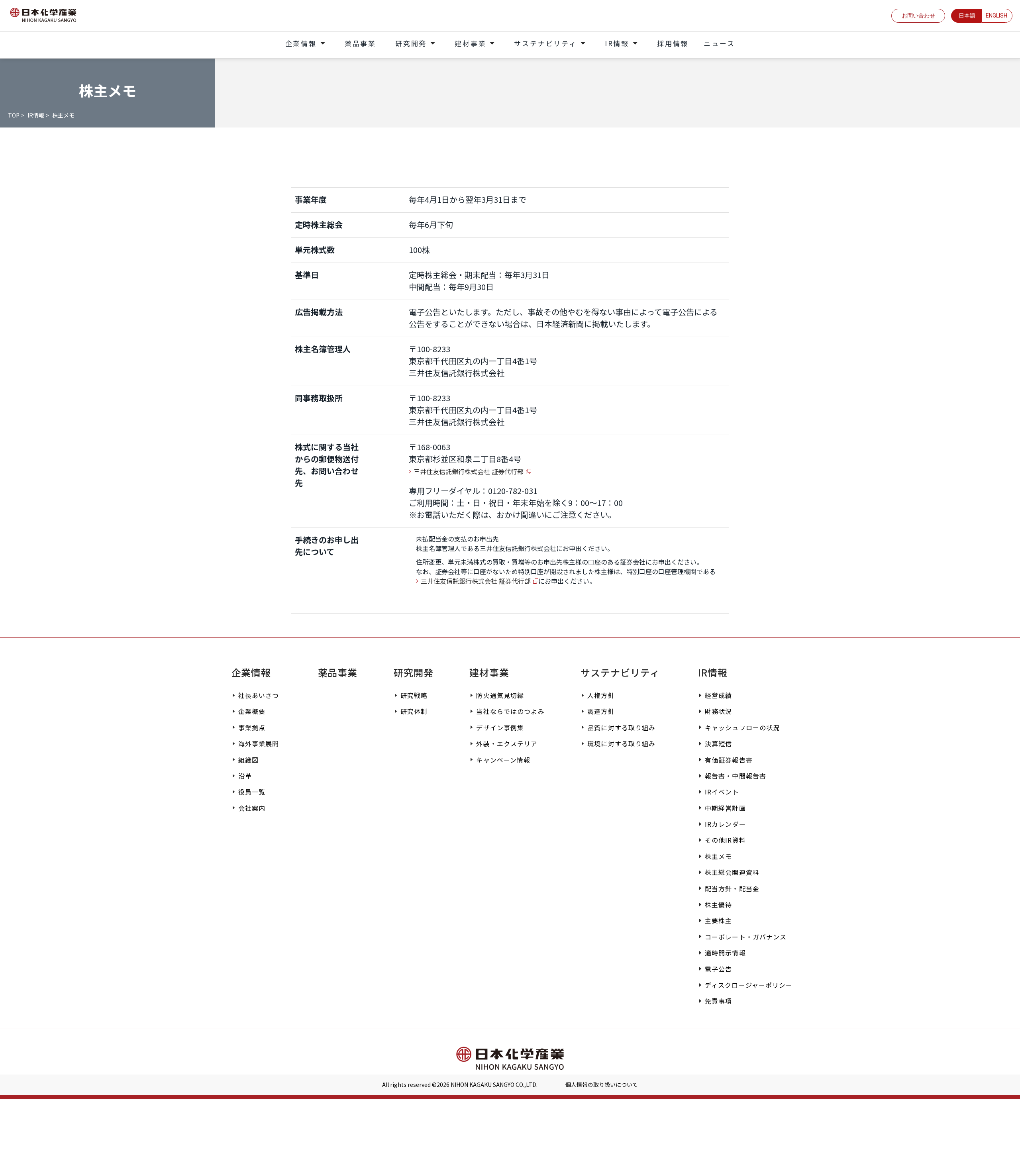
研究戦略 (414, 695)
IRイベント (722, 791)
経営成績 (718, 695)
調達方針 (600, 711)
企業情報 (251, 672)
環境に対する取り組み (621, 743)
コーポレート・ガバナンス (746, 936)
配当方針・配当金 (732, 888)
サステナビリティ (620, 672)
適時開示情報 (725, 952)
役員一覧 (251, 791)
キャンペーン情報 (503, 759)
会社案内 (251, 808)
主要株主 (718, 920)
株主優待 (718, 904)
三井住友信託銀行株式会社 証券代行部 (469, 471)
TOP (14, 115)
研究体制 (414, 711)
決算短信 (718, 743)
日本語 (967, 15)
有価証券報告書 (729, 759)
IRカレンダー (725, 824)
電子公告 (718, 969)
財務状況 (718, 711)
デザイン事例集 (500, 727)
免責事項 (718, 1000)
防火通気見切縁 (500, 695)
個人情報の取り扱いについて (601, 1084)
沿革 (245, 775)
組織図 (248, 759)
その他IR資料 (725, 839)
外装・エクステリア (506, 743)
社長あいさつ (258, 695)
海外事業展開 (258, 743)
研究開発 (414, 672)
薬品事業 (338, 672)
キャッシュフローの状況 (742, 727)
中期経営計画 (725, 808)
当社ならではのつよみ (510, 711)
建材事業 (489, 672)
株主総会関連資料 (732, 872)
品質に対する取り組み (621, 727)
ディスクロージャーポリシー (749, 984)
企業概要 (251, 711)
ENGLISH (996, 15)
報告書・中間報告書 (735, 775)
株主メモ (718, 856)
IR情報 (35, 115)
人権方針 (600, 695)
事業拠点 (251, 727)
